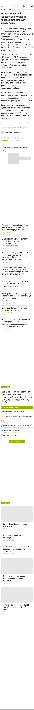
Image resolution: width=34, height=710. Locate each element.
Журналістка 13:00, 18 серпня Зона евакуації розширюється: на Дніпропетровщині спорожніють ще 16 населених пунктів (16, 322)
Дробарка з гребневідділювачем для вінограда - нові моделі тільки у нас (16, 549)
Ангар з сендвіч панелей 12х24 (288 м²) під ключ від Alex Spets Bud (16, 607)
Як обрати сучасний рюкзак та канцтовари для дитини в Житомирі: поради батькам (15, 227)
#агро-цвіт (16, 128)
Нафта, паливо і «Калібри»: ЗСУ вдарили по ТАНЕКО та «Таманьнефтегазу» (15, 283)
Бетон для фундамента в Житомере (13, 536)
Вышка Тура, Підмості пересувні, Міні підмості (16, 525)
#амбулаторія (23, 128)
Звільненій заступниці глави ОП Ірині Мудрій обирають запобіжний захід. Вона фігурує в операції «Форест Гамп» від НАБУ (17, 256)
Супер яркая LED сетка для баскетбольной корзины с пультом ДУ (14, 578)
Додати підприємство (17, 441)
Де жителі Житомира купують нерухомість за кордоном (14, 309)
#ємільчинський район (6, 128)
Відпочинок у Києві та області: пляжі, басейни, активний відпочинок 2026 (15, 241)
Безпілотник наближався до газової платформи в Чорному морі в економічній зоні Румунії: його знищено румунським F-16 (17, 270)
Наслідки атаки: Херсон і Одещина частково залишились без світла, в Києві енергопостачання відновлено (16, 297)
